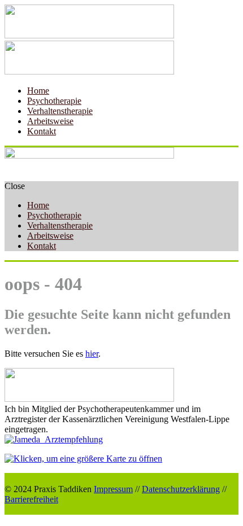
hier (91, 353)
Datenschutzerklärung (181, 489)
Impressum (113, 489)
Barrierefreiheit (31, 499)
